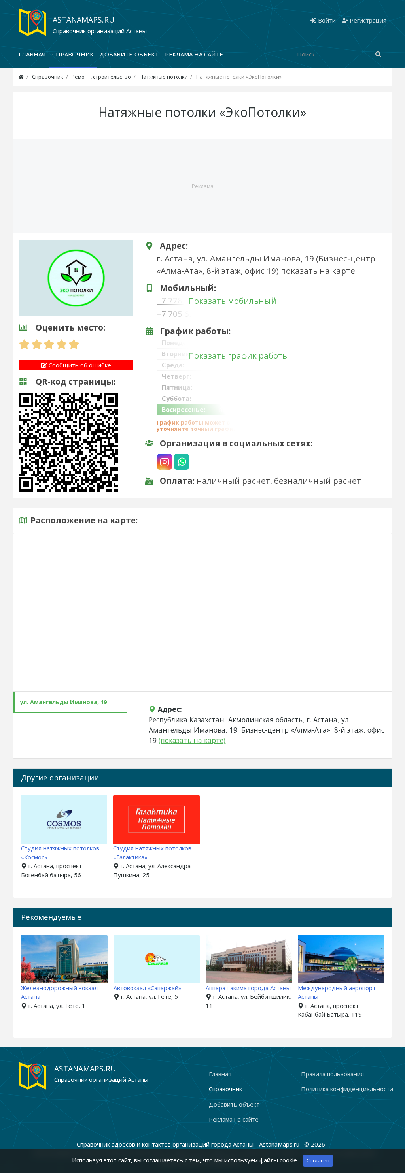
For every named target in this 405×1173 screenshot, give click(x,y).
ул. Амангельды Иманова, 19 (63, 702)
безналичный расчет (317, 480)
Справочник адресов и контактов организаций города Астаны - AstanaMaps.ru (189, 1144)
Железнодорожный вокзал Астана (341, 992)
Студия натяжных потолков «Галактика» (152, 852)
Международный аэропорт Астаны (250, 992)
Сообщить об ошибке (79, 365)
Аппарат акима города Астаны (161, 988)
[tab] (70, 702)
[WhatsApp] (181, 462)
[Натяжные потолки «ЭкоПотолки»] (76, 277)
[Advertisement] (202, 186)
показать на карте (318, 270)
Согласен (318, 1160)
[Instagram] (164, 462)
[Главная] (21, 76)
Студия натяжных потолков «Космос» (60, 852)
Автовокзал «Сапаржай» (60, 988)
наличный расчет (233, 480)
